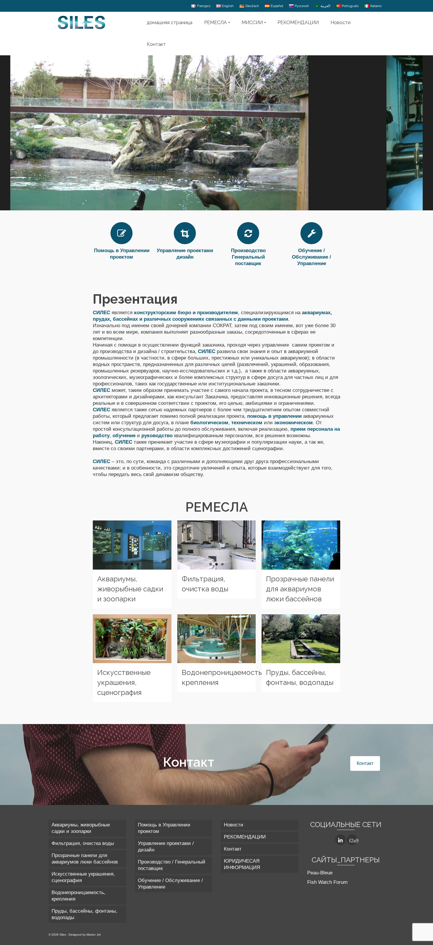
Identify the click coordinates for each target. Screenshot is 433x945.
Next (343, 545)
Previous (89, 545)
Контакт (365, 763)
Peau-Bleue (320, 873)
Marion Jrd (94, 934)
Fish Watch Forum (327, 882)
